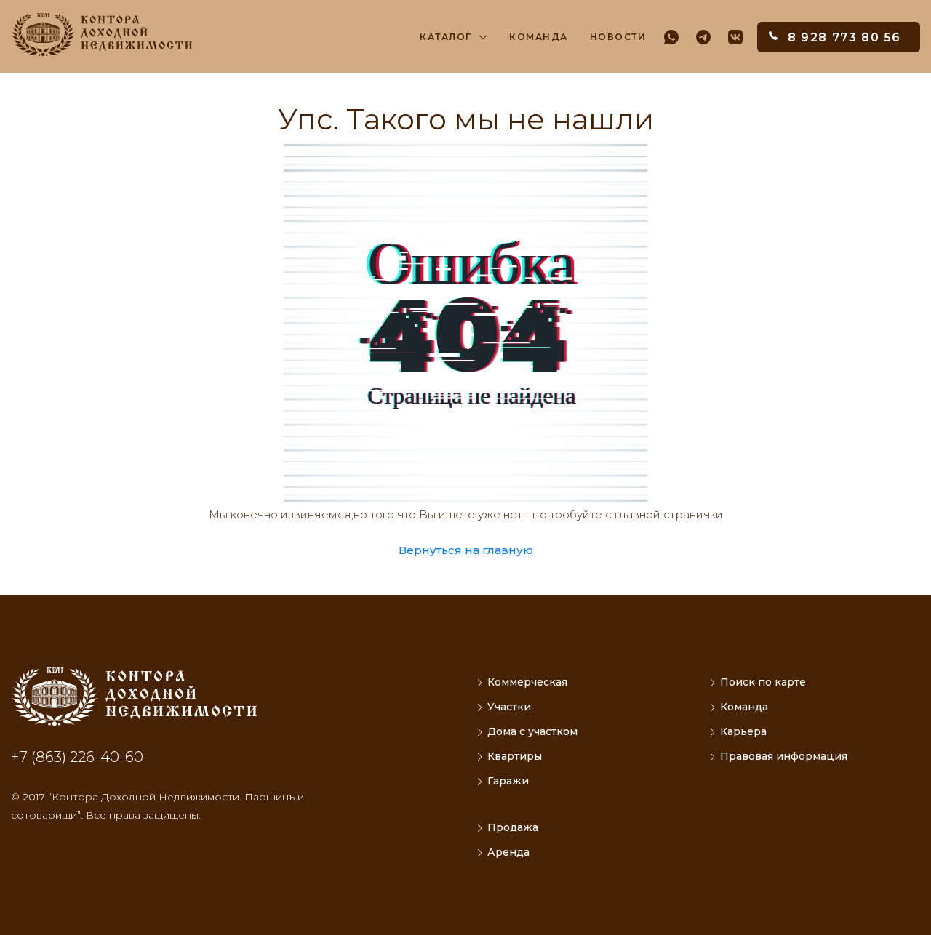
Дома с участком (532, 731)
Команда (538, 36)
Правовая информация (783, 756)
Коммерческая (527, 682)
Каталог (446, 36)
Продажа (512, 827)
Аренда (508, 852)
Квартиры (514, 756)
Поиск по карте (763, 682)
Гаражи (508, 780)
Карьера (743, 731)
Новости (618, 36)
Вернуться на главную (466, 550)
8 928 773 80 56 (844, 37)
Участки (509, 706)
